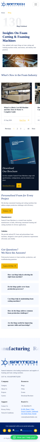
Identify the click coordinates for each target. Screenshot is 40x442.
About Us (4, 389)
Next (33, 129)
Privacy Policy (5, 409)
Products (5, 211)
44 (28, 129)
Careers (3, 396)
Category (4, 385)
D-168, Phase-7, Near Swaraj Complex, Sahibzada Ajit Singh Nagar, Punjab (29, 411)
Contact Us (4, 406)
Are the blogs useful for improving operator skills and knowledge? (20, 324)
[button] (24, 437)
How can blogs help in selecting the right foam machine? (20, 276)
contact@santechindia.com (29, 417)
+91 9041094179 (26, 406)
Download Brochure (27, 396)
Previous (8, 129)
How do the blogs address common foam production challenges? (20, 312)
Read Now (23, 120)
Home (3, 13)
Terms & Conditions (7, 413)
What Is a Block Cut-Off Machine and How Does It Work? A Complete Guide (16, 110)
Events (23, 392)
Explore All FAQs (8, 266)
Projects (3, 392)
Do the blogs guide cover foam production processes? (18, 288)
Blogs (23, 385)
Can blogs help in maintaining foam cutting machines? (20, 300)
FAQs (23, 389)
